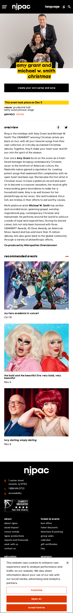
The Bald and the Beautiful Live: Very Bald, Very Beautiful (32, 377)
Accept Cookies (36, 607)
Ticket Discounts (49, 527)
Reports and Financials (16, 540)
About (8, 519)
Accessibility (15, 493)
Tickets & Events (50, 519)
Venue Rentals (11, 531)
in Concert (21, 313)
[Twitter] (66, 127)
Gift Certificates (49, 544)
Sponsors (46, 556)
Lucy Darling (20, 440)
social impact (11, 527)
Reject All (36, 599)
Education (10, 556)
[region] (36, 585)
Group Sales (47, 536)
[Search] (69, 6)
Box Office (46, 523)
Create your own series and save (36, 87)
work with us (11, 544)
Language (52, 6)
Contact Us (10, 548)
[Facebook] (58, 127)
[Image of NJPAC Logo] (27, 6)
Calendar (46, 540)
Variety (20, 114)
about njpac (11, 523)
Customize (36, 590)
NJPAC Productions (14, 536)
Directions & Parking (52, 531)
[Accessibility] (63, 6)
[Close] (67, 562)
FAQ (43, 548)
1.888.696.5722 (16, 488)
